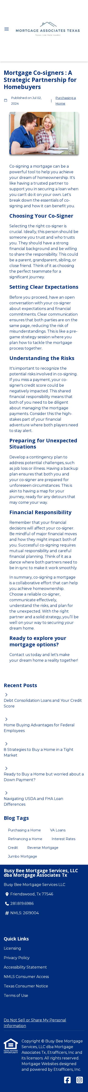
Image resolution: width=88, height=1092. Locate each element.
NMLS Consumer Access (26, 976)
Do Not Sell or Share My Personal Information (35, 1023)
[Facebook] (67, 1080)
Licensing (12, 948)
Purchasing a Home (66, 100)
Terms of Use (16, 995)
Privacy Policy (17, 958)
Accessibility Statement (25, 967)
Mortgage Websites (40, 1064)
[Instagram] (79, 1080)
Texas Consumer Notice (26, 986)
